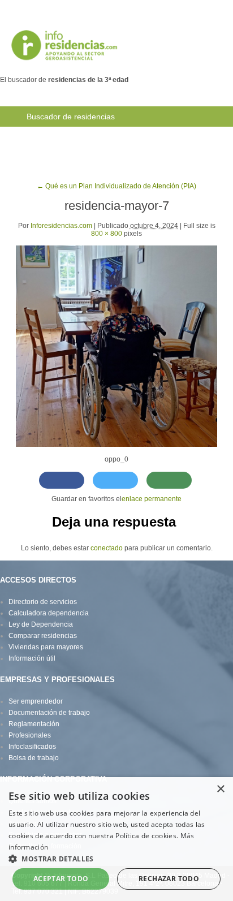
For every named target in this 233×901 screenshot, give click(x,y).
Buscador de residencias (71, 116)
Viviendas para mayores (45, 647)
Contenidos (104, 157)
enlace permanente (152, 499)
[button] (116, 858)
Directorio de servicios (42, 602)
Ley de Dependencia (40, 624)
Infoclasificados (32, 747)
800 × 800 (106, 234)
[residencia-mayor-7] (116, 346)
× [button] (220, 789)
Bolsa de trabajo (176, 136)
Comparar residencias (42, 636)
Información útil (31, 658)
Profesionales (29, 735)
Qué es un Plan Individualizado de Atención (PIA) (116, 186)
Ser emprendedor (35, 701)
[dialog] (116, 839)
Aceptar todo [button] (61, 878)
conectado (106, 548)
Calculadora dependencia (48, 613)
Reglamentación (33, 724)
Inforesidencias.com (61, 226)
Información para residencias (78, 136)
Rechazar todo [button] (169, 878)
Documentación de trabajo (49, 713)
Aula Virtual (46, 157)
